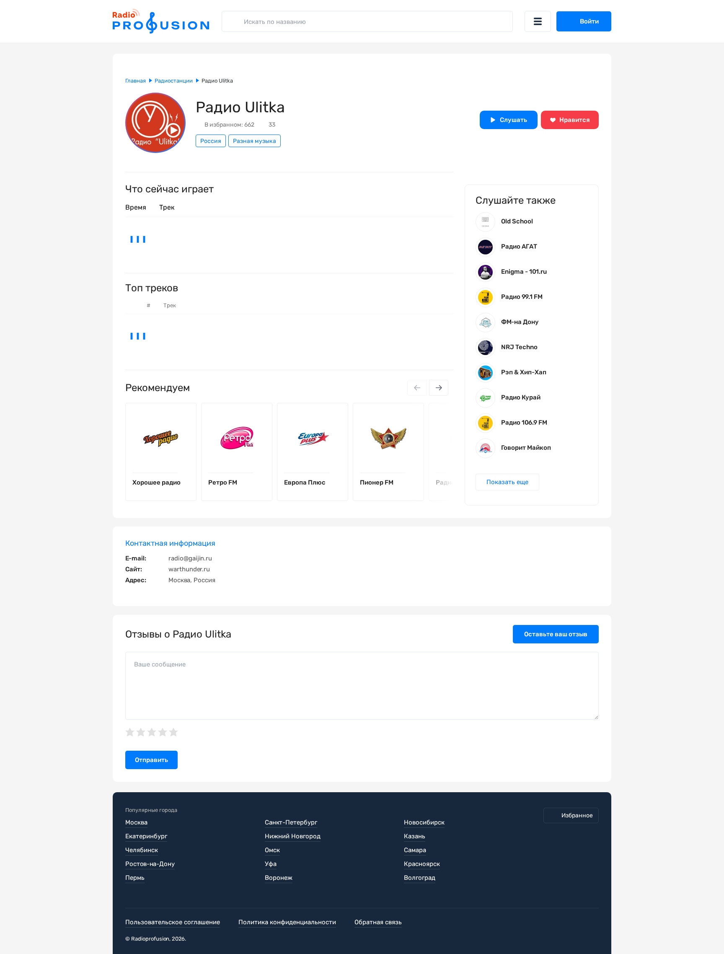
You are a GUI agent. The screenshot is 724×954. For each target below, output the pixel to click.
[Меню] (538, 21)
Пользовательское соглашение (172, 922)
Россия (210, 141)
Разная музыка (254, 141)
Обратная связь (378, 922)
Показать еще (507, 482)
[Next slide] (438, 388)
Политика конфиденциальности (287, 922)
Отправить (151, 760)
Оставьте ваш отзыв (555, 634)
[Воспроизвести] (183, 473)
